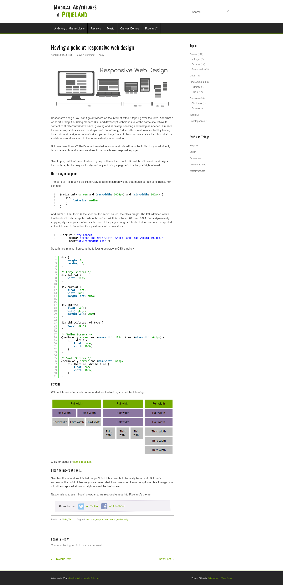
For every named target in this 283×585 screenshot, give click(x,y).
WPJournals (213, 578)
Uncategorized (197, 120)
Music (110, 28)
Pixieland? (151, 28)
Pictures (196, 108)
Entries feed (196, 158)
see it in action (82, 461)
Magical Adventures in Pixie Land (84, 578)
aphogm (196, 59)
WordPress (226, 578)
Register (194, 145)
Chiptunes (197, 103)
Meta (64, 519)
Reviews (96, 28)
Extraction (197, 86)
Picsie (195, 91)
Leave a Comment (85, 54)
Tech (70, 519)
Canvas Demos (129, 28)
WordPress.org (197, 170)
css (88, 519)
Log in (193, 151)
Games (193, 54)
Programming (197, 81)
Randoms (195, 98)
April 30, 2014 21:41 (61, 54)
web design (123, 519)
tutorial (112, 519)
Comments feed (198, 164)
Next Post (166, 559)
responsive (102, 519)
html (93, 519)
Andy (101, 54)
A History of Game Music (69, 28)
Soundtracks (198, 69)
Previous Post (61, 559)
